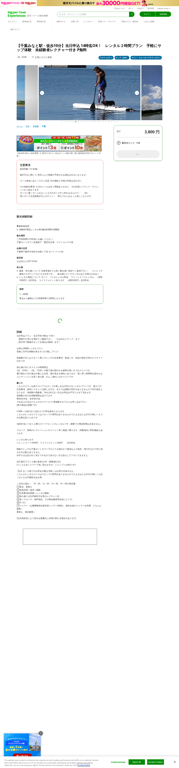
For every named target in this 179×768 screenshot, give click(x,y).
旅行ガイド (15, 29)
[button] (131, 8)
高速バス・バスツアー (107, 21)
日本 (28, 126)
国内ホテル (61, 21)
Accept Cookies (155, 762)
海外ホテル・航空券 (130, 21)
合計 (118, 131)
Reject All (137, 762)
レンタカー (88, 21)
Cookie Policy (84, 765)
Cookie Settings (118, 762)
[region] (89, 762)
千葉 (44, 126)
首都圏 (36, 126)
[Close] (175, 762)
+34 (138, 142)
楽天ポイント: (128, 142)
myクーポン (121, 8)
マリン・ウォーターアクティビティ (146, 57)
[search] (131, 14)
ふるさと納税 (148, 21)
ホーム (20, 126)
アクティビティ (106, 57)
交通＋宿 (74, 21)
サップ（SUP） (122, 57)
